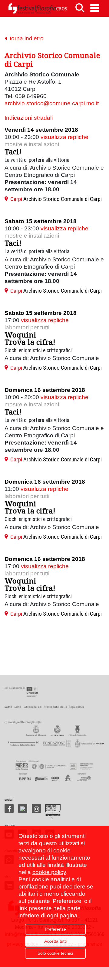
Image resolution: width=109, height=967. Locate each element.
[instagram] (36, 808)
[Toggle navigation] (95, 8)
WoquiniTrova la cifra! (30, 338)
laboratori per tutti (27, 327)
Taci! (13, 151)
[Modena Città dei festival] (53, 812)
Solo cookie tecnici (55, 953)
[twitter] (22, 808)
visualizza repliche (64, 137)
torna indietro (25, 38)
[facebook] (9, 808)
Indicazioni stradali (29, 118)
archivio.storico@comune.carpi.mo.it (52, 103)
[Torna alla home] (37, 8)
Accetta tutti (55, 941)
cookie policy (49, 872)
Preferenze (55, 929)
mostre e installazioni (32, 144)
